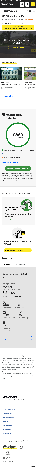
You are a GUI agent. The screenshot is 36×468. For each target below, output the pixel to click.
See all (7, 96)
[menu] (33, 4)
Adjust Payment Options (10, 162)
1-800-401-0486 (18, 399)
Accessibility (7, 430)
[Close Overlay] (34, 33)
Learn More (11, 220)
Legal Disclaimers (9, 410)
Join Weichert (7, 426)
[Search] (27, 4)
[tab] (6, 265)
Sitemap (5, 422)
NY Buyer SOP (7, 434)
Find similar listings (17, 47)
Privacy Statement (9, 418)
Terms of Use (7, 414)
